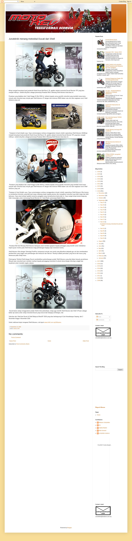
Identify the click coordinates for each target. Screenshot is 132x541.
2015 (98, 266)
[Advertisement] (101, 297)
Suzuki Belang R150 (111, 39)
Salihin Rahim (103, 428)
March (101, 253)
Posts (99, 317)
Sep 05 (102, 233)
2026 (98, 171)
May (100, 248)
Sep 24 (102, 209)
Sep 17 (102, 219)
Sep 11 (102, 228)
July (100, 243)
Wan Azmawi (102, 430)
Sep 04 (102, 235)
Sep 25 (102, 207)
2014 (98, 268)
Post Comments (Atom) (22, 344)
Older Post (86, 341)
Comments (101, 320)
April (100, 251)
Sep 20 (102, 214)
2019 (98, 188)
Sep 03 (102, 238)
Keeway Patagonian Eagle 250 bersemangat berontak (114, 79)
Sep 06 (102, 231)
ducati (15, 328)
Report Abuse (100, 407)
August (101, 241)
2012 (98, 273)
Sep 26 (102, 205)
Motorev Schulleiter (104, 422)
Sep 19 (102, 217)
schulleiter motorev (104, 433)
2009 (98, 278)
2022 (98, 181)
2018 (98, 191)
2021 (98, 184)
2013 (98, 271)
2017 (98, 261)
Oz (100, 425)
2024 (98, 176)
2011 (98, 275)
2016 (98, 263)
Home (49, 341)
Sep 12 (102, 222)
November (102, 195)
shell (18, 328)
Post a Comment (16, 337)
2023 (98, 179)
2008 (98, 280)
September (102, 200)
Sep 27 (102, 202)
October (101, 198)
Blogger (69, 527)
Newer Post (12, 341)
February (101, 255)
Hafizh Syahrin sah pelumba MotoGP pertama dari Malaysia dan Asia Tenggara (114, 66)
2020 (98, 186)
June (100, 246)
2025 (98, 174)
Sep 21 (102, 212)
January (101, 258)
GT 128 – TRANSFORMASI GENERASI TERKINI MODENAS (113, 92)
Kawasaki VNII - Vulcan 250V (113, 52)
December (102, 193)
